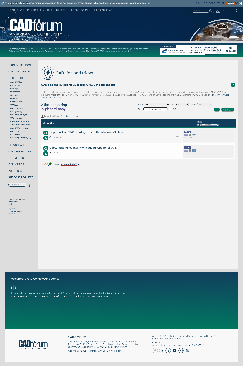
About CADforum (118, 347)
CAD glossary (16, 111)
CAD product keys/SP (19, 115)
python (12, 208)
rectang (12, 213)
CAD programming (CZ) (20, 138)
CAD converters (17, 131)
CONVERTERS (17, 158)
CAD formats (16, 118)
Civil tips (84, 49)
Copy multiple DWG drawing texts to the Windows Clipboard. (87, 132)
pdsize (12, 206)
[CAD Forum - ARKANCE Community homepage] (36, 35)
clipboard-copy (70, 116)
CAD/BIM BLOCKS (19, 151)
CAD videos (15, 134)
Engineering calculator (137, 49)
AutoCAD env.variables (20, 128)
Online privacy (114, 351)
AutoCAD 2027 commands (103, 51)
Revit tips (76, 49)
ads (75, 3)
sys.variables (126, 51)
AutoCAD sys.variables (20, 124)
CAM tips (14, 105)
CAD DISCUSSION (19, 71)
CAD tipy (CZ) (16, 108)
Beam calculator (118, 49)
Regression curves (53, 51)
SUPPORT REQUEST (20, 177)
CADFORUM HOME (20, 65)
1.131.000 (18, 49)
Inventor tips (65, 49)
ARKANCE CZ (159, 336)
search (65, 164)
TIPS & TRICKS (17, 78)
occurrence (14, 202)
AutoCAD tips (52, 49)
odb (11, 204)
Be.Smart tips (16, 101)
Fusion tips (94, 49)
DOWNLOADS (16, 145)
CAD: (140, 104)
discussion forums (115, 293)
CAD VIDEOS (16, 164)
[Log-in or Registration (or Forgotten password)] (218, 12)
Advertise (93, 351)
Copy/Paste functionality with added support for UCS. (83, 147)
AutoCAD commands (19, 121)
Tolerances (14, 51)
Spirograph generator (30, 51)
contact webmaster (98, 296)
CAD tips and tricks (73, 72)
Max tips (14, 98)
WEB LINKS (15, 170)
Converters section (76, 51)
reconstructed (15, 211)
